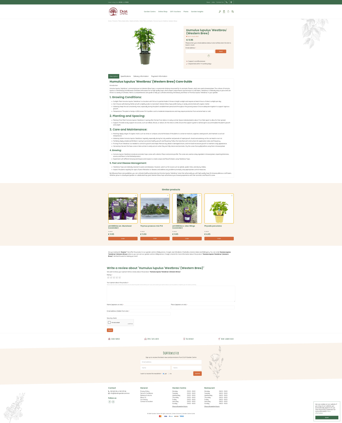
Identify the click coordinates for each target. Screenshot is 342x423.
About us (143, 397)
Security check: (112, 318)
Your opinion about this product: (118, 283)
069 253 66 (122, 391)
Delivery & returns (146, 395)
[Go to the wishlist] (227, 11)
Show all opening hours (179, 406)
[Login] (224, 11)
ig (113, 401)
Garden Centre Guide (188, 413)
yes (165, 373)
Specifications (126, 76)
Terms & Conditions (146, 393)
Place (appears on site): (179, 305)
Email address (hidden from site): (118, 311)
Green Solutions (177, 413)
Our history (144, 399)
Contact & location (146, 401)
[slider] (114, 277)
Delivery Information (141, 76)
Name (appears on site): (115, 305)
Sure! (327, 417)
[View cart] (232, 11)
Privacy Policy (144, 391)
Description (114, 76)
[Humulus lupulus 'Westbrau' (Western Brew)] (144, 46)
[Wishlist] (228, 11)
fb (109, 401)
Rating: (109, 275)
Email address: (191, 48)
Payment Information (159, 76)
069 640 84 (113, 391)
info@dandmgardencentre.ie (119, 393)
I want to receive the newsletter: (150, 374)
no (171, 373)
